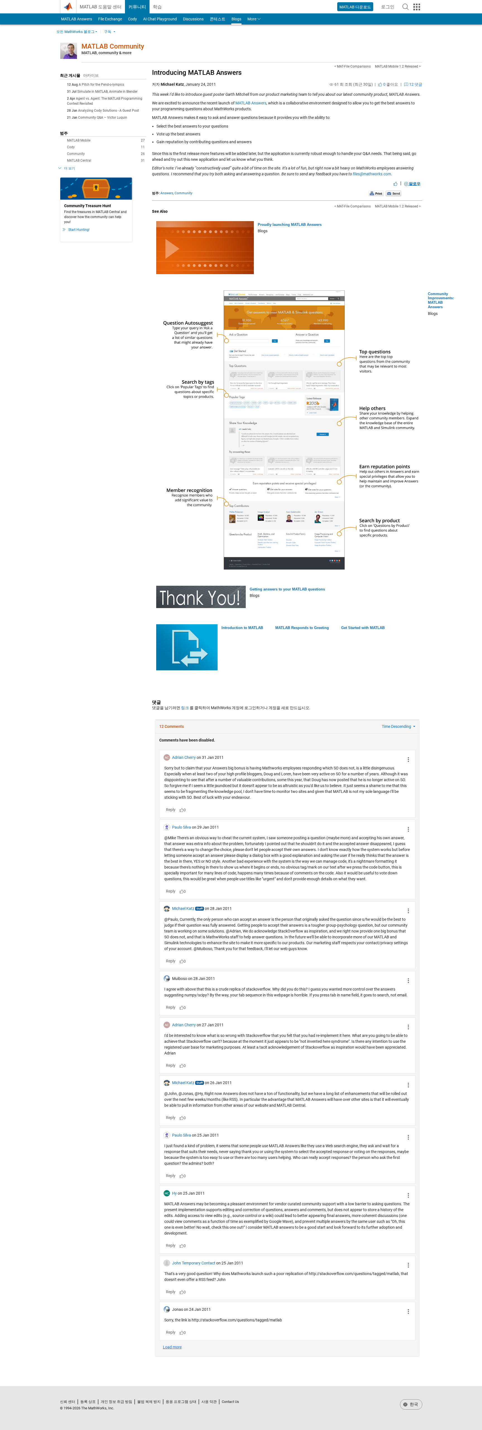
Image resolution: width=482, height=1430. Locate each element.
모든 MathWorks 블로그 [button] (75, 32)
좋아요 (390, 84)
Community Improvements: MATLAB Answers (441, 300)
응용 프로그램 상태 (181, 1402)
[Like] (395, 183)
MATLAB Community (112, 46)
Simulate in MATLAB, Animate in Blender (107, 92)
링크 (185, 708)
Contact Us (230, 1402)
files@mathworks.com (372, 174)
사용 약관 (209, 1402)
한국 (413, 1404)
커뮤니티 (137, 6)
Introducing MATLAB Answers (197, 72)
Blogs (236, 19)
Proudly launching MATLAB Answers (290, 225)
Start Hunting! (79, 230)
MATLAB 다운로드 (355, 7)
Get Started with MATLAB (363, 628)
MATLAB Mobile (106, 140)
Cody (132, 19)
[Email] (393, 193)
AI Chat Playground (160, 19)
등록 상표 (88, 1402)
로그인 (389, 8)
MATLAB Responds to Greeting (302, 628)
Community (106, 154)
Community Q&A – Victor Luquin (102, 117)
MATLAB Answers (76, 19)
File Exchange (110, 19)
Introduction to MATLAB (242, 628)
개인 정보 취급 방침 (116, 1402)
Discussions (193, 19)
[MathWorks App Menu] (416, 7)
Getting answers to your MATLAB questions (287, 589)
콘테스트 (217, 19)
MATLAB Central (106, 160)
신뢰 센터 (67, 1402)
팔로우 (414, 183)
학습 (157, 6)
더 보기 (69, 168)
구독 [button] (107, 32)
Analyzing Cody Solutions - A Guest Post (108, 111)
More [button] (251, 19)
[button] (405, 6)
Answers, (167, 193)
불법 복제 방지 (149, 1402)
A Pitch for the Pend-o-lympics (101, 85)
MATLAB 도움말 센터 (101, 6)
